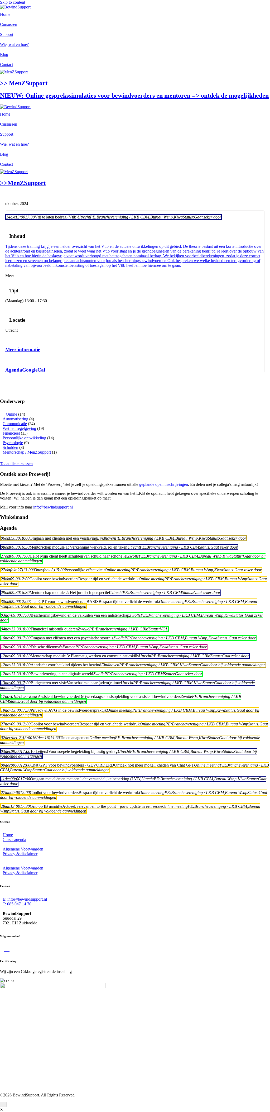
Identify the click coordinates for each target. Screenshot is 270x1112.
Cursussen (8, 24)
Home (5, 14)
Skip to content (12, 2)
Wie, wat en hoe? (14, 44)
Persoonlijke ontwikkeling (24, 438)
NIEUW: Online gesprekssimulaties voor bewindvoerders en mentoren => (134, 95)
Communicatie (15, 423)
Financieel (11, 433)
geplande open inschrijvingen (163, 484)
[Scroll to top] (3, 1104)
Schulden (10, 447)
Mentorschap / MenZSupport (27, 452)
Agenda (13, 370)
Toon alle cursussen (16, 464)
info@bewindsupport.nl (53, 507)
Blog (4, 54)
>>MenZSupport (23, 182)
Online (11, 414)
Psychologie (13, 442)
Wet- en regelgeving (19, 428)
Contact (6, 64)
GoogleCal (33, 370)
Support (6, 34)
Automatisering (15, 419)
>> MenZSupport (23, 83)
